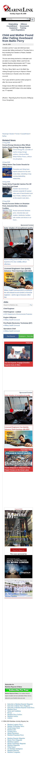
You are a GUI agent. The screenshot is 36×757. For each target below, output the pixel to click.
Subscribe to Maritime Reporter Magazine (20, 704)
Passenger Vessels (8, 134)
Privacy (9, 713)
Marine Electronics (13, 733)
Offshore (24, 24)
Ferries (17, 134)
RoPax (4, 136)
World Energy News (13, 728)
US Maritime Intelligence (15, 749)
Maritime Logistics (13, 742)
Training (23, 28)
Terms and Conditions (14, 711)
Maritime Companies (13, 752)
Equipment (13, 28)
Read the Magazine (18, 550)
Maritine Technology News (15, 726)
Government (24, 26)
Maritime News (12, 709)
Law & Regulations (18, 30)
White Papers (11, 747)
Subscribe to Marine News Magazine (18, 706)
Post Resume (11, 336)
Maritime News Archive (14, 714)
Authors (9, 718)
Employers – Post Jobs (26, 336)
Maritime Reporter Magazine (16, 738)
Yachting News (12, 731)
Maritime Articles (12, 716)
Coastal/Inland (12, 26)
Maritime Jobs (11, 730)
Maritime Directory (13, 750)
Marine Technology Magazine (16, 743)
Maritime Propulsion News (15, 735)
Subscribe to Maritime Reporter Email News (20, 707)
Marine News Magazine (14, 740)
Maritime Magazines (13, 745)
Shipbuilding (13, 24)
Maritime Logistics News (15, 724)
